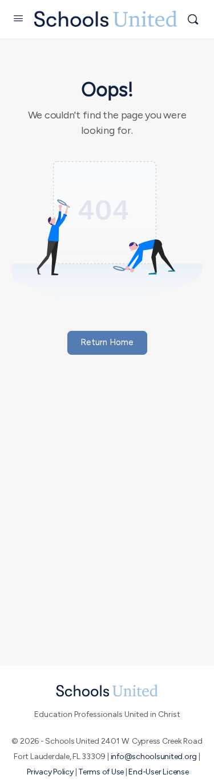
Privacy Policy (50, 772)
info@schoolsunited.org (154, 756)
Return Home (107, 342)
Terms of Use (101, 772)
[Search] (193, 19)
